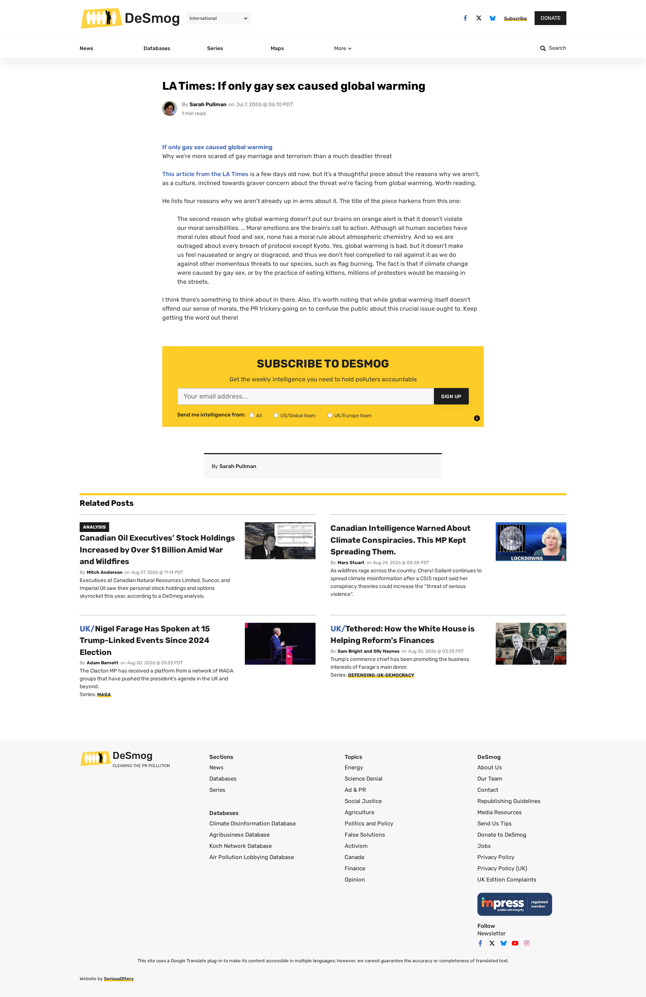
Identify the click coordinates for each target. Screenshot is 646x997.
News (216, 767)
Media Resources (499, 812)
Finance (355, 868)
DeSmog (152, 18)
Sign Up (451, 396)
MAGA (104, 694)
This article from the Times (205, 174)
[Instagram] (527, 943)
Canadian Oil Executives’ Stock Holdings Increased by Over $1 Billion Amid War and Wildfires (157, 549)
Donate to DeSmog (501, 834)
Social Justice (363, 801)
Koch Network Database (240, 846)
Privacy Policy (495, 857)
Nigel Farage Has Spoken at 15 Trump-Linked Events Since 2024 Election (145, 640)
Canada (354, 857)
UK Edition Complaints (506, 879)
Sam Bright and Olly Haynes (369, 651)
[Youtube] (515, 943)
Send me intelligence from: (211, 415)
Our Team (489, 778)
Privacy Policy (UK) (502, 868)
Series (217, 790)
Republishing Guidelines (509, 801)
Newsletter (491, 933)
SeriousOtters (118, 978)
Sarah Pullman (208, 104)
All (259, 415)
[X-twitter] (479, 18)
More (340, 48)
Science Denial (363, 778)
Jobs (484, 846)
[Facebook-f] (465, 18)
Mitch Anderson (105, 572)
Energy (354, 767)
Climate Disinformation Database (252, 823)
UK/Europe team (353, 415)
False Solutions (365, 834)
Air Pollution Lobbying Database (251, 857)
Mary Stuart (351, 562)
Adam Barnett (103, 662)
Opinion (355, 879)
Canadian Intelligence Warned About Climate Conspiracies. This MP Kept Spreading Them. (400, 539)
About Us (489, 767)
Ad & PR (355, 790)
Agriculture (359, 812)
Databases (223, 778)
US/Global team (298, 415)
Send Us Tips (494, 823)
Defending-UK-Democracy (381, 675)
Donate (550, 18)
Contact (487, 790)
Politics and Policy (369, 823)
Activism (356, 846)
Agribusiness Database (239, 834)
